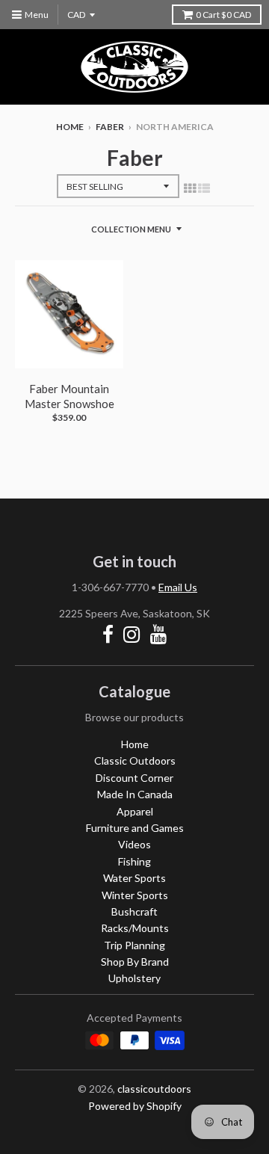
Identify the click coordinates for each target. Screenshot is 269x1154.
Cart (223, 14)
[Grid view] (190, 187)
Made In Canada (135, 794)
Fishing (134, 861)
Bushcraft (134, 911)
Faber (110, 126)
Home (70, 126)
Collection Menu (131, 229)
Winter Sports (135, 895)
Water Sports (134, 877)
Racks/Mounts (135, 928)
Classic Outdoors (135, 760)
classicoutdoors (154, 1088)
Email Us (177, 587)
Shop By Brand (135, 961)
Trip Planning (134, 945)
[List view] (204, 187)
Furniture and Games (135, 827)
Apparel (135, 811)
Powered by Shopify (135, 1105)
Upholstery (134, 978)
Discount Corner (134, 777)
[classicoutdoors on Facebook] (108, 634)
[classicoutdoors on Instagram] (131, 634)
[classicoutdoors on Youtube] (158, 634)
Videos (134, 844)
